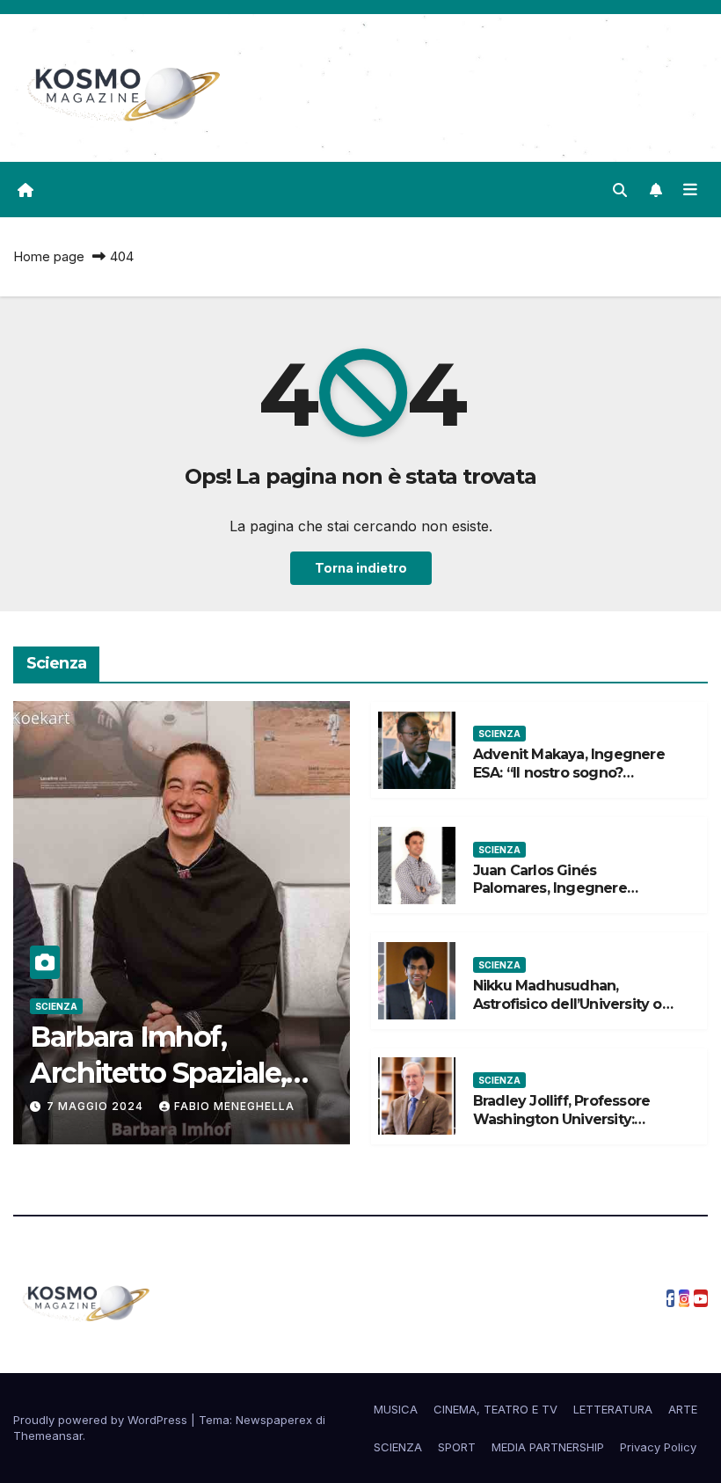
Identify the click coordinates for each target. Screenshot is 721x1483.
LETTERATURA (612, 1409)
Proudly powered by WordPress (102, 1420)
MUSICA (396, 1409)
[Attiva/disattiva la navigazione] (690, 189)
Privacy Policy (658, 1447)
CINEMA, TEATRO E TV (495, 1409)
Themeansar (48, 1435)
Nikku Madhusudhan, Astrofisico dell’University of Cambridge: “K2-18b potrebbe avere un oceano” (570, 1012)
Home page (48, 256)
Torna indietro (361, 567)
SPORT (457, 1447)
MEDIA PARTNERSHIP (548, 1447)
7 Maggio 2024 (97, 1106)
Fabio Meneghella (234, 1106)
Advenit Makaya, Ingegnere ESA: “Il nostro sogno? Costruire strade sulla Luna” (569, 773)
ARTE (682, 1409)
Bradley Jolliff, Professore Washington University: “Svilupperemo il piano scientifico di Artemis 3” (561, 1128)
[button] (620, 190)
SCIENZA (56, 1006)
